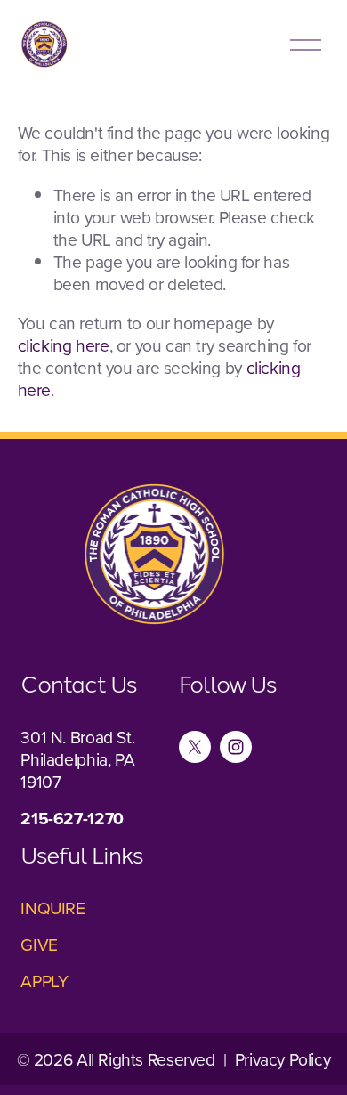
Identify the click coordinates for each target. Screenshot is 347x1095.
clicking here (63, 345)
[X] (195, 747)
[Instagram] (236, 747)
